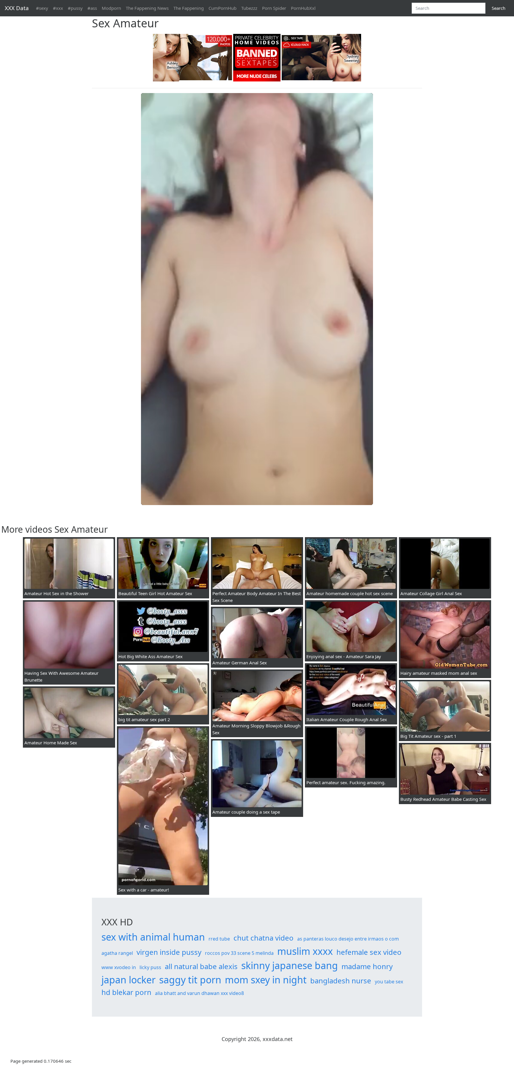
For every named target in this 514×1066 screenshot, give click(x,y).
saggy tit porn (190, 979)
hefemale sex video (369, 952)
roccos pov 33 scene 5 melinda (239, 953)
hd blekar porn (126, 992)
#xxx (58, 8)
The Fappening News (147, 8)
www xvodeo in (118, 967)
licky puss (150, 967)
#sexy (42, 8)
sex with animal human (153, 936)
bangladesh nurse (340, 980)
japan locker (128, 979)
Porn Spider (274, 8)
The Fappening (188, 8)
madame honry (367, 966)
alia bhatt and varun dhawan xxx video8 (199, 993)
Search (498, 8)
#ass (92, 8)
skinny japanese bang (289, 965)
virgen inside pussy (169, 952)
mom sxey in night (266, 979)
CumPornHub (222, 8)
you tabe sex (389, 981)
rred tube (219, 938)
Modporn (111, 8)
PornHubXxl (303, 8)
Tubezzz (249, 8)
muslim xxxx (305, 951)
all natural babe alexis (201, 966)
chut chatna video (264, 938)
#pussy (75, 8)
